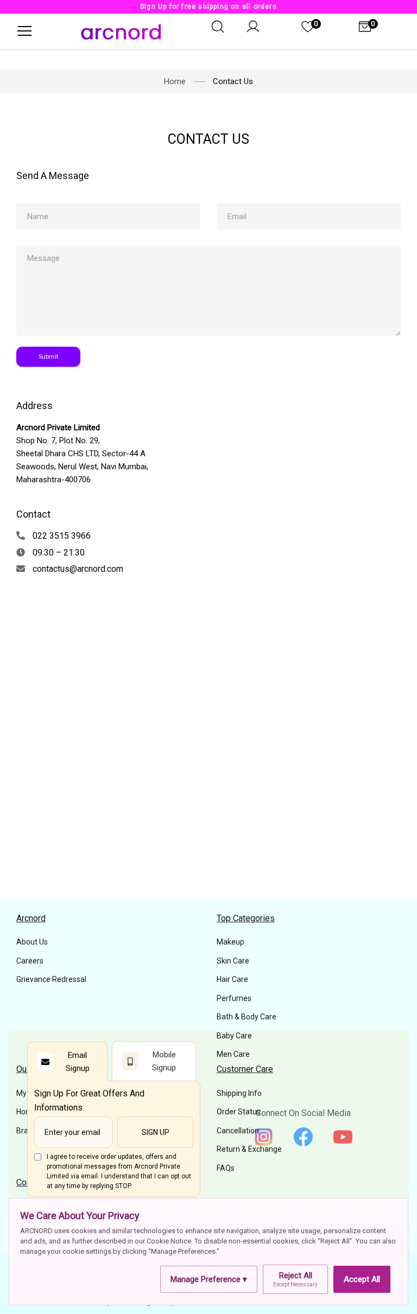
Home (175, 81)
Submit (48, 356)
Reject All (295, 1279)
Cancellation (238, 1130)
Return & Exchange (249, 1149)
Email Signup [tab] (78, 1061)
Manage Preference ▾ (208, 1279)
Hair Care (232, 979)
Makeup (230, 941)
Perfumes (234, 998)
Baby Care (234, 1035)
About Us (32, 941)
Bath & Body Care (246, 1016)
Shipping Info (239, 1093)
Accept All (362, 1279)
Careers (29, 960)
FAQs (226, 1168)
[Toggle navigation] (23, 31)
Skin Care (233, 960)
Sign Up (155, 1132)
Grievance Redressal (51, 979)
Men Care (233, 1054)
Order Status (239, 1111)
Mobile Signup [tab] (164, 1061)
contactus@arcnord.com (76, 569)
